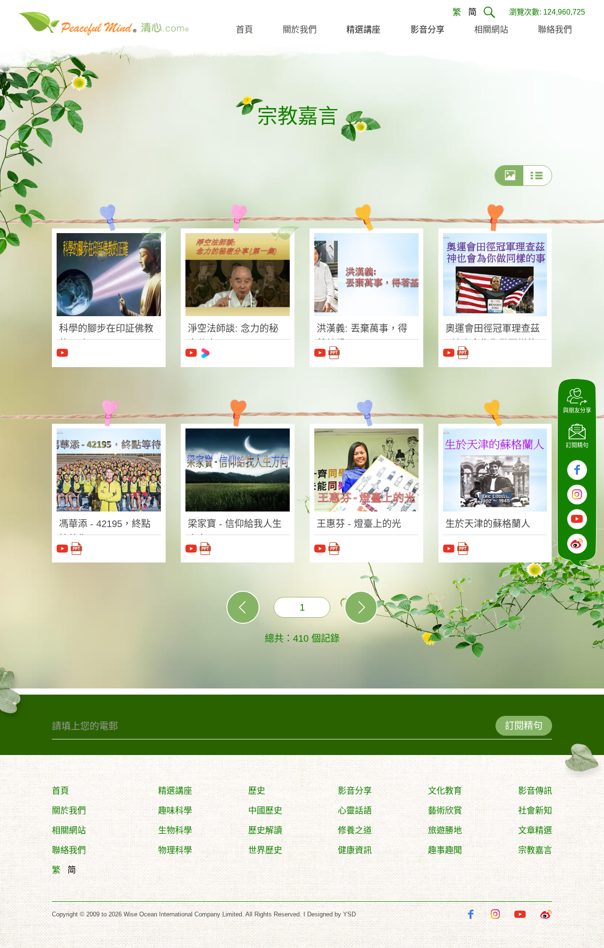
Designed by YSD (331, 914)
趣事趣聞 (445, 850)
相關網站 (69, 830)
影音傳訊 (535, 791)
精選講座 (175, 791)
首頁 (60, 791)
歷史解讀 (265, 830)
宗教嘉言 (535, 850)
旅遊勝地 (445, 830)
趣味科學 (175, 810)
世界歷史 (265, 850)
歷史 (256, 791)
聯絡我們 (69, 850)
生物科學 (175, 830)
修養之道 (355, 830)
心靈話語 (355, 810)
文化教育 (445, 791)
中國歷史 (265, 810)
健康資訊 (355, 850)
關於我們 (69, 810)
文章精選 (535, 830)
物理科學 (175, 850)
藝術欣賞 (445, 810)
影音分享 (355, 791)
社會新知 (535, 810)
